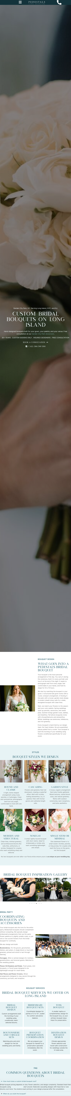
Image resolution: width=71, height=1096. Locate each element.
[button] (2, 890)
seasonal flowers (17, 1087)
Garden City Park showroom (43, 334)
